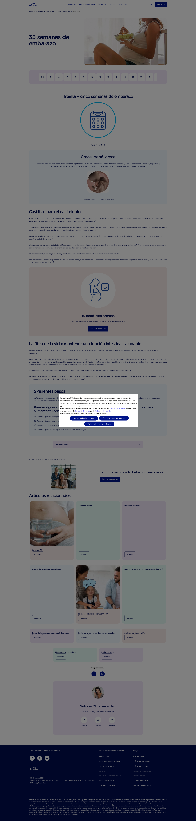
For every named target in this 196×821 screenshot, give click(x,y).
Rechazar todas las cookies (114, 418)
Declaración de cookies (82, 411)
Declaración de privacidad (103, 411)
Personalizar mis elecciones (99, 424)
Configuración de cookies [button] (117, 408)
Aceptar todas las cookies (84, 418)
